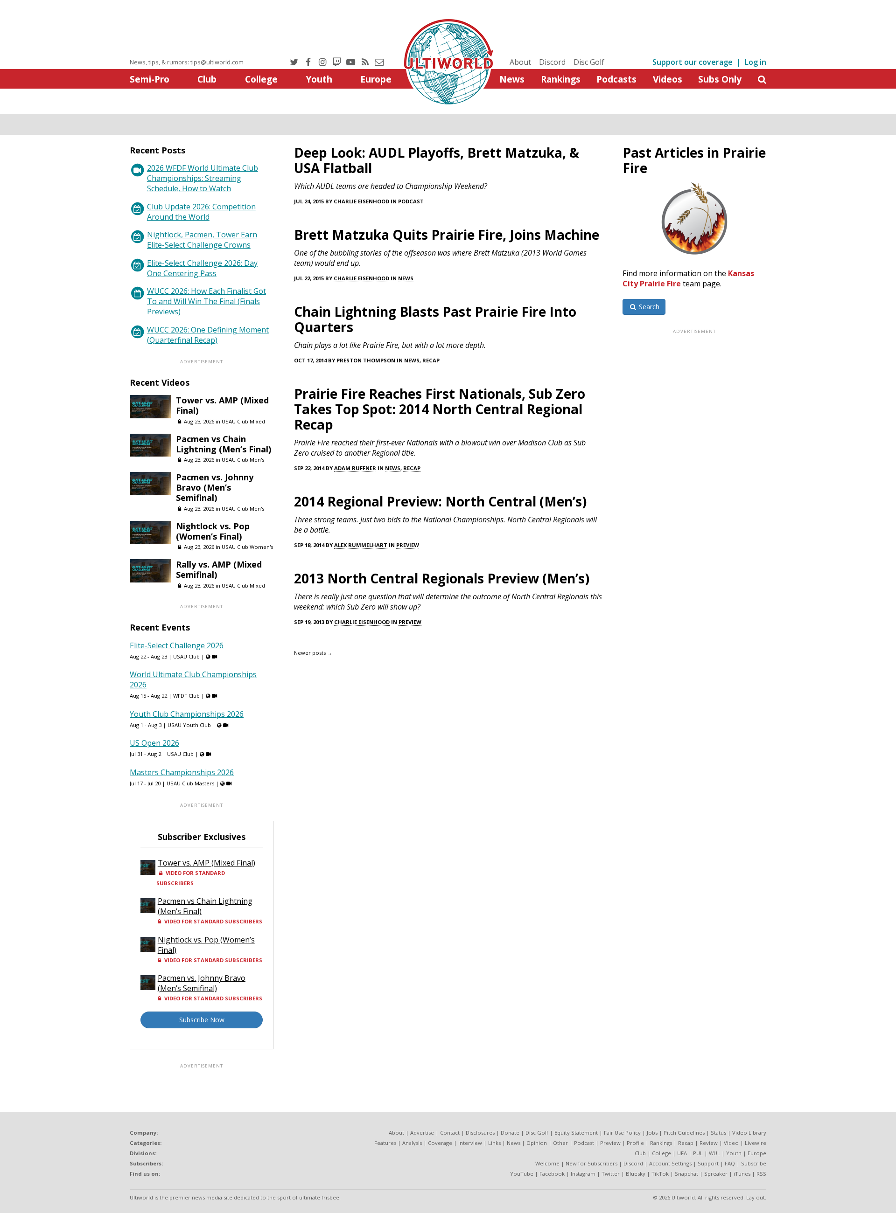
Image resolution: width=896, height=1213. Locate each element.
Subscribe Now (201, 1019)
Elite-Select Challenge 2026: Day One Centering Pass (202, 268)
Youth (319, 79)
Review (709, 1142)
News (512, 79)
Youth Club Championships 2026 (187, 714)
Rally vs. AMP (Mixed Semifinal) (219, 569)
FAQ (730, 1163)
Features (385, 1142)
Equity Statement (576, 1132)
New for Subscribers (591, 1163)
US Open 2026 (154, 743)
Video (731, 1142)
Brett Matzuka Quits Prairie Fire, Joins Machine (446, 234)
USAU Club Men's (243, 459)
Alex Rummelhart (360, 544)
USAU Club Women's (247, 546)
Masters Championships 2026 (182, 772)
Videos (667, 79)
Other (560, 1142)
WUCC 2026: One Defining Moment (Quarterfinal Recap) (208, 335)
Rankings (561, 79)
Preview (407, 544)
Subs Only (720, 79)
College (261, 79)
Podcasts (616, 79)
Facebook (552, 1173)
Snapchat (686, 1173)
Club (207, 79)
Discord (552, 62)
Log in (755, 62)
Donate (510, 1132)
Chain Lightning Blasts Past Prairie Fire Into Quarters (435, 319)
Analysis (412, 1142)
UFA (682, 1153)
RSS (761, 1173)
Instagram (583, 1173)
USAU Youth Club (189, 724)
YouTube (521, 1173)
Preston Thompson (365, 360)
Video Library (749, 1132)
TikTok (660, 1173)
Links (494, 1142)
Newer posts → (313, 652)
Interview (470, 1142)
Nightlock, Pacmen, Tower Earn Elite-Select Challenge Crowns (202, 239)
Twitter (611, 1173)
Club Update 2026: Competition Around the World (201, 211)
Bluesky (635, 1173)
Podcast (411, 201)
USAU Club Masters (190, 783)
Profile (635, 1142)
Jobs (652, 1132)
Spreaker (716, 1173)
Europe (376, 79)
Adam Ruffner (355, 467)
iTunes (742, 1173)
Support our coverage (692, 62)
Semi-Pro (149, 79)
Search (648, 306)
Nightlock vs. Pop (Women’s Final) (213, 531)
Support (708, 1163)
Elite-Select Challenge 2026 (177, 645)
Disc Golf (589, 62)
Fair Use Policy (622, 1132)
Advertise (422, 1132)
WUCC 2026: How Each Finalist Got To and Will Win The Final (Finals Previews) (206, 301)
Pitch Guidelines (684, 1132)
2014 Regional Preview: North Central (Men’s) (440, 501)
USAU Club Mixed (243, 421)
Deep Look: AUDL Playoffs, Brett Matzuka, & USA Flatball (436, 160)
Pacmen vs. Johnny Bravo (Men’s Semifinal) (214, 487)
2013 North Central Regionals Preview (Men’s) (441, 578)
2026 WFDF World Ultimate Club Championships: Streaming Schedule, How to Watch (202, 178)
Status (718, 1132)
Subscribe (753, 1163)
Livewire (755, 1142)
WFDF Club (186, 695)
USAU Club (186, 656)
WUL (714, 1153)
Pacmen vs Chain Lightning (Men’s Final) (223, 444)
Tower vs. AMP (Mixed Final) (222, 405)
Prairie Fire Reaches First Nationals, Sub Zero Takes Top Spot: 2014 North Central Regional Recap (439, 409)
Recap (431, 360)
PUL (698, 1153)
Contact (450, 1132)
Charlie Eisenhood (361, 201)
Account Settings (670, 1163)
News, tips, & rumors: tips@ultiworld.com (187, 62)
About (520, 62)
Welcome (547, 1163)
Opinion (536, 1142)
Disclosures (480, 1132)
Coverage (440, 1142)
